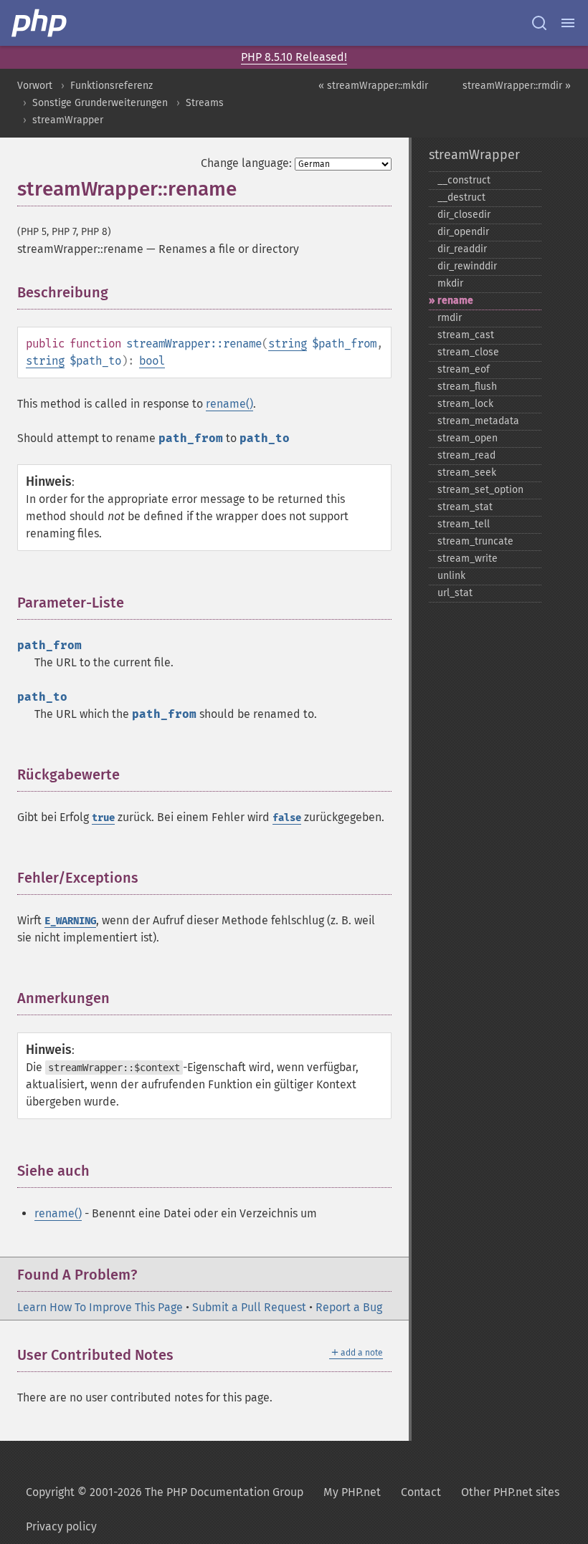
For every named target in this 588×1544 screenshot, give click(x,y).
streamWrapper (67, 120)
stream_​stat (465, 507)
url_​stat (455, 593)
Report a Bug (349, 1307)
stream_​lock (465, 404)
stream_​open (467, 438)
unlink (451, 576)
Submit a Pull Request (249, 1307)
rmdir (449, 318)
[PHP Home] (40, 23)
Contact (421, 1492)
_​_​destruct (461, 197)
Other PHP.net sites (510, 1492)
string (287, 343)
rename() (229, 404)
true (103, 818)
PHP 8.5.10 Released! (294, 57)
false (286, 818)
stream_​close (468, 352)
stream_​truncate (475, 541)
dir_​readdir (462, 249)
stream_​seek (466, 472)
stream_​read (466, 455)
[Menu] (568, 23)
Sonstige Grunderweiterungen (100, 103)
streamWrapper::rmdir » (517, 86)
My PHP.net (352, 1492)
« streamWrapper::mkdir (373, 86)
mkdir (450, 283)
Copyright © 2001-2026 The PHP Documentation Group (164, 1492)
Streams (205, 103)
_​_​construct (463, 180)
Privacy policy (61, 1526)
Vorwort (34, 86)
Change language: (246, 163)
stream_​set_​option (480, 490)
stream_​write (467, 558)
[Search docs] (539, 23)
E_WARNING (70, 921)
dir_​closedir (463, 214)
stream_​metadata (478, 421)
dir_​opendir (463, 232)
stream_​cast (465, 335)
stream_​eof (463, 369)
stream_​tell (463, 524)
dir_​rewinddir (467, 266)
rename (455, 300)
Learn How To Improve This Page (100, 1307)
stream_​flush (467, 386)
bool (152, 361)
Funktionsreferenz (111, 86)
